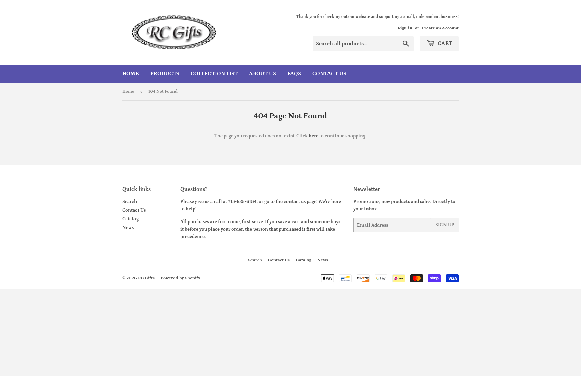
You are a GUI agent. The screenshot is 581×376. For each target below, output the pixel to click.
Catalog (130, 219)
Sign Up (444, 225)
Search (129, 201)
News (128, 227)
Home (130, 74)
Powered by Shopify (180, 278)
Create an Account (440, 28)
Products (164, 74)
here (313, 136)
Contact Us (329, 74)
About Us (262, 74)
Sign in (405, 28)
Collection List (214, 74)
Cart (444, 43)
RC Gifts (146, 278)
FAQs (294, 74)
